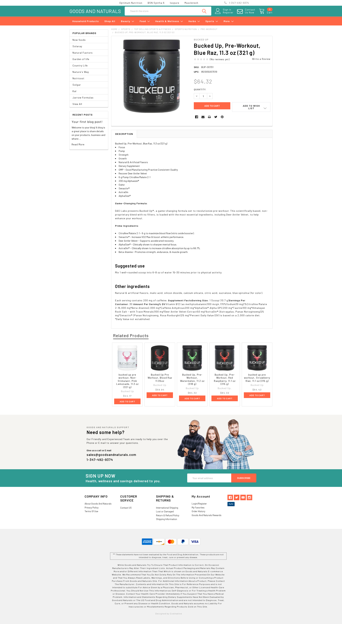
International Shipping (167, 507)
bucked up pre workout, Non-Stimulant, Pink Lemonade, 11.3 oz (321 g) (127, 381)
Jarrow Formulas (83, 97)
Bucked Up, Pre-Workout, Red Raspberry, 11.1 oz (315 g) (224, 379)
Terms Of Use (91, 511)
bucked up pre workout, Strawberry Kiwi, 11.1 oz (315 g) (257, 377)
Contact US (126, 507)
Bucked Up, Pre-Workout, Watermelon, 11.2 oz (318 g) (192, 379)
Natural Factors (82, 52)
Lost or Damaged (165, 511)
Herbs (192, 21)
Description (124, 133)
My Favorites (198, 507)
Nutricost (78, 78)
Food (143, 21)
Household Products (85, 21)
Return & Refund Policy (167, 515)
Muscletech (191, 2)
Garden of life (80, 59)
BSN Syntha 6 (156, 2)
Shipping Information (166, 519)
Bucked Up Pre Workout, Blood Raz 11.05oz (160, 377)
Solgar (76, 84)
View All (77, 103)
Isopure (174, 2)
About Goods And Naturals (98, 503)
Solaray (77, 46)
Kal (74, 91)
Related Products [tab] (131, 335)
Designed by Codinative (168, 613)
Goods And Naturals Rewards (206, 515)
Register (228, 12)
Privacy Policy (92, 507)
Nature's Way (80, 71)
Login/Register (199, 503)
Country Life (80, 65)
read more (78, 144)
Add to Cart (127, 401)
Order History (198, 511)
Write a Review (261, 58)
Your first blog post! (87, 122)
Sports (210, 21)
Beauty (126, 21)
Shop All (109, 21)
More (227, 21)
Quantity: (200, 89)
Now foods (79, 39)
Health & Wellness (167, 21)
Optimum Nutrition (130, 2)
